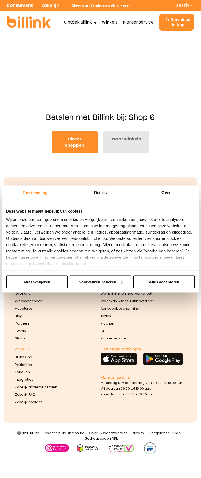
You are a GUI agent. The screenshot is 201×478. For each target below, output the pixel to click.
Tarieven (22, 371)
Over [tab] (165, 192)
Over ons (22, 293)
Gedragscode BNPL (101, 438)
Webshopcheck (28, 301)
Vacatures (24, 308)
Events (20, 330)
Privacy (138, 432)
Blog (19, 316)
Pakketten (23, 364)
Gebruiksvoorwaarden (108, 432)
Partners (22, 323)
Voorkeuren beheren (97, 282)
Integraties (24, 379)
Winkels (110, 22)
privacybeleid (42, 263)
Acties (105, 316)
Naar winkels (126, 139)
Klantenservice (138, 22)
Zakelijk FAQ (25, 394)
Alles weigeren (36, 282)
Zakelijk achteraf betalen (36, 387)
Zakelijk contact (28, 402)
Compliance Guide (165, 432)
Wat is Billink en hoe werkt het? (126, 293)
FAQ (103, 330)
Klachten (107, 323)
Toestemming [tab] (35, 192)
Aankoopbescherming (119, 308)
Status (20, 338)
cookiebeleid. (75, 263)
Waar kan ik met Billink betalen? (127, 301)
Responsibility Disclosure (64, 432)
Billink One (23, 357)
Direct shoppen (74, 142)
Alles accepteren (164, 282)
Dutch (182, 5)
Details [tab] (100, 192)
